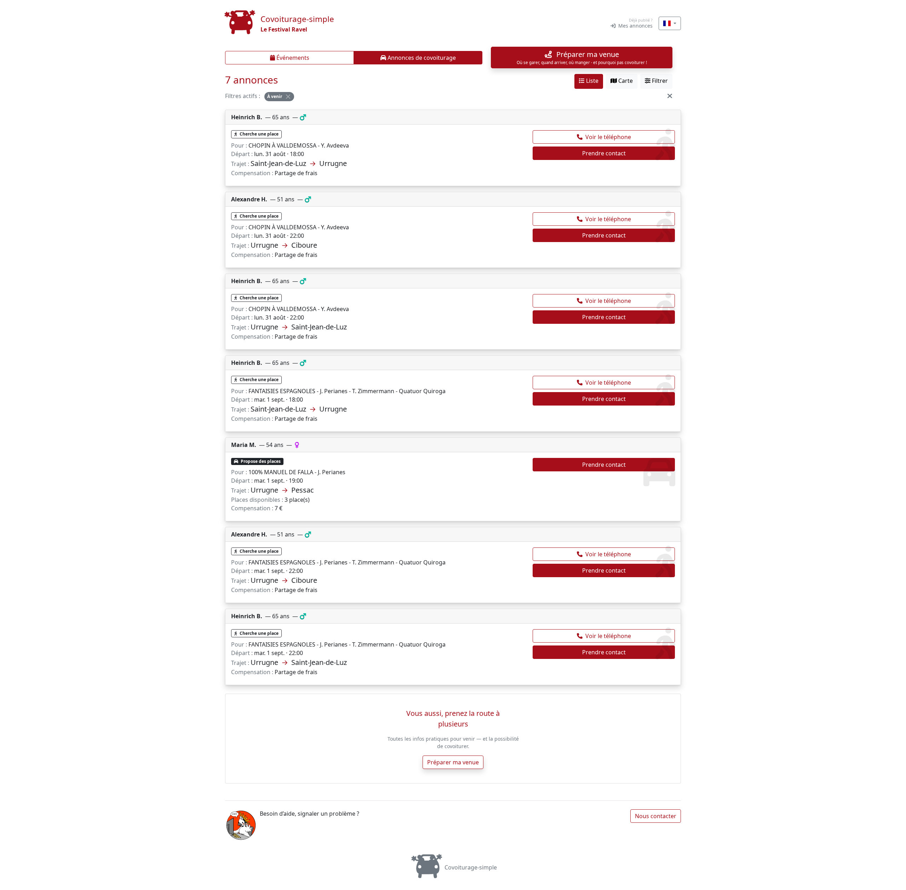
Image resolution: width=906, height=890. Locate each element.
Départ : (242, 154)
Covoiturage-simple (471, 867)
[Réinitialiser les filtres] (669, 96)
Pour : (239, 145)
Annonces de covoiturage (421, 58)
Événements (292, 58)
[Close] (288, 96)
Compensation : (252, 173)
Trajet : (240, 164)
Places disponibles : (257, 500)
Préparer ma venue (453, 762)
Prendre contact (604, 153)
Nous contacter (655, 816)
